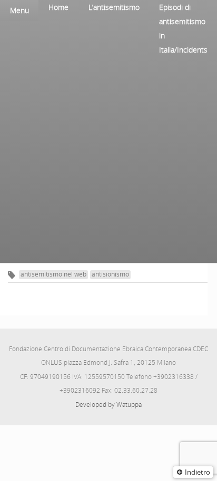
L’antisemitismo (114, 7)
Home (58, 7)
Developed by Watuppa (108, 404)
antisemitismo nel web (53, 274)
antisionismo (110, 274)
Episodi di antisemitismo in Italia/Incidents (183, 28)
